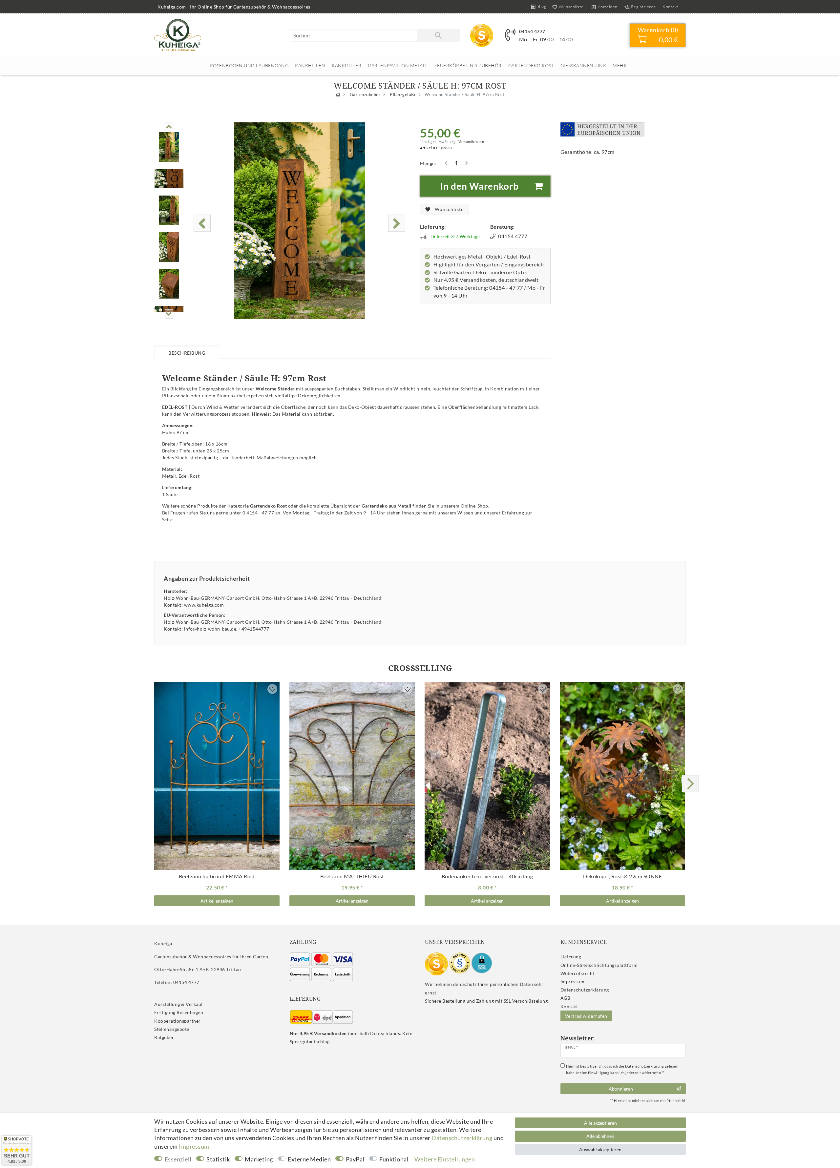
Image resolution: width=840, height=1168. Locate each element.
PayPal (355, 1159)
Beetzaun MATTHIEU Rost (352, 876)
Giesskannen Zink (583, 65)
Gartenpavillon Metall (398, 65)
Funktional (394, 1159)
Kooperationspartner (177, 1021)
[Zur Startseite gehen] (338, 94)
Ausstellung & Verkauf (178, 1004)
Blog (541, 6)
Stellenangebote (171, 1029)
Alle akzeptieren (600, 1123)
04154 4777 (532, 31)
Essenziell (178, 1159)
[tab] (186, 352)
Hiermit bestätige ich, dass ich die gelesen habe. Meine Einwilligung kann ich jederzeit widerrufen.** (622, 1069)
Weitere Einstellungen (444, 1159)
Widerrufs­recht (577, 973)
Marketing (259, 1159)
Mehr (620, 65)
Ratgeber (164, 1037)
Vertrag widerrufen (586, 1016)
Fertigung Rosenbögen (178, 1012)
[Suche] (438, 35)
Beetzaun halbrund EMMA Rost (217, 876)
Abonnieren (621, 1089)
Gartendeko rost (531, 65)
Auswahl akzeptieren (600, 1149)
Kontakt (670, 6)
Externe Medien (309, 1159)
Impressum (572, 981)
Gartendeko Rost (268, 506)
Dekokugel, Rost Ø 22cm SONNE (622, 876)
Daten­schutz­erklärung (584, 989)
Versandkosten (470, 141)
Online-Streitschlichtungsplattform (599, 965)
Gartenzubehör (364, 94)
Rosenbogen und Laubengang (249, 65)
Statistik (218, 1159)
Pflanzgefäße (403, 94)
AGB (565, 998)
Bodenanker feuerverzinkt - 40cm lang (487, 876)
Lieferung (570, 956)
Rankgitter (346, 65)
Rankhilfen (310, 65)
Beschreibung (186, 353)
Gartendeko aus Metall (386, 506)
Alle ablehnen (600, 1136)
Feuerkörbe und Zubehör (468, 65)
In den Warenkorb (479, 186)
